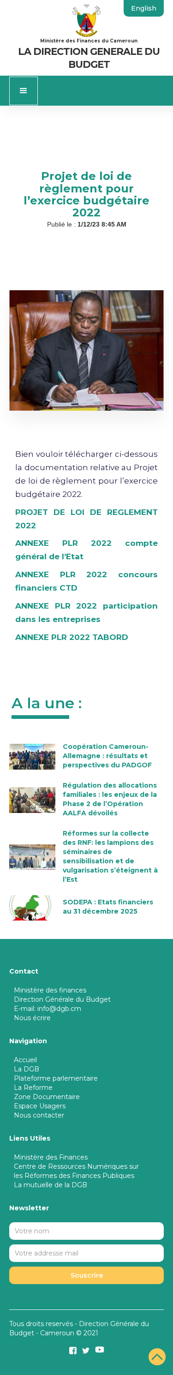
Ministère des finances (50, 990)
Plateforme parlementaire (56, 1078)
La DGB (26, 1069)
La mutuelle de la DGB (50, 1185)
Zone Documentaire (47, 1097)
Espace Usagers (40, 1106)
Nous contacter (39, 1115)
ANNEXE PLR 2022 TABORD (71, 637)
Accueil (25, 1060)
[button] (23, 91)
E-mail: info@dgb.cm (47, 1008)
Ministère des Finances (51, 1157)
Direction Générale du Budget (62, 999)
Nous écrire (32, 1018)
